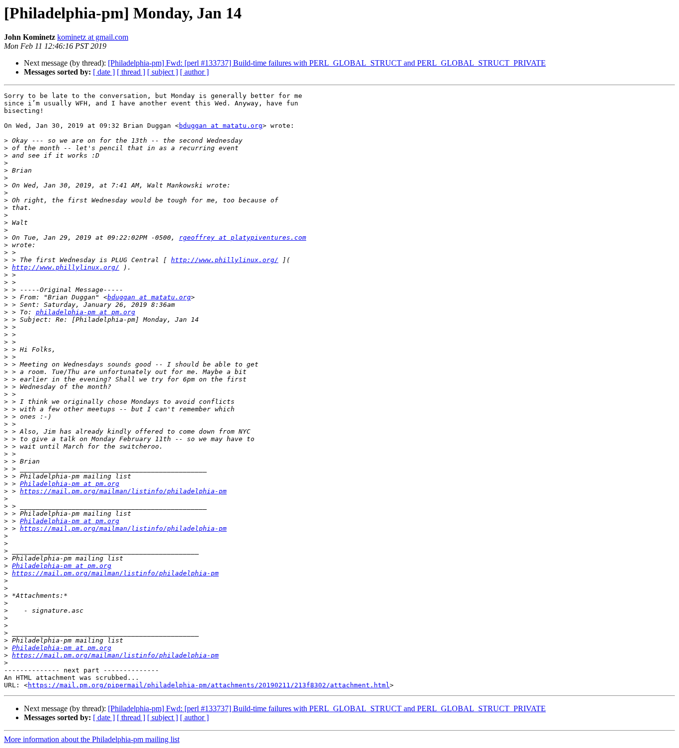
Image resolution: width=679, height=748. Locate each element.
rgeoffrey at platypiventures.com (242, 237)
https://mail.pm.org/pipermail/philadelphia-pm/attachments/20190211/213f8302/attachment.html (209, 685)
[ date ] (104, 72)
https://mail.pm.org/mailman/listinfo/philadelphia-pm (123, 491)
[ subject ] (162, 72)
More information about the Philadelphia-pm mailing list (91, 739)
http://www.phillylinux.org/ (224, 260)
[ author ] (194, 72)
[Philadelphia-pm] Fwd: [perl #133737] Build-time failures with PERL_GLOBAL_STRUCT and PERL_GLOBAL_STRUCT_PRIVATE (327, 63)
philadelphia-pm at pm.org (85, 312)
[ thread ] (131, 72)
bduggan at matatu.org (220, 125)
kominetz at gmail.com (92, 37)
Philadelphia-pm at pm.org (69, 483)
